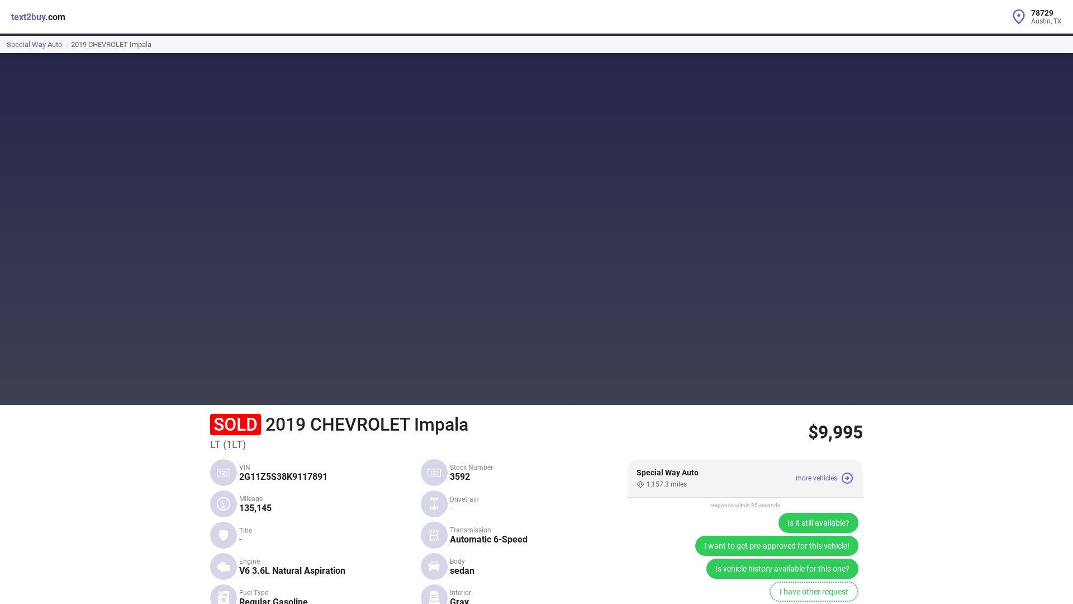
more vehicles (816, 478)
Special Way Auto (34, 44)
